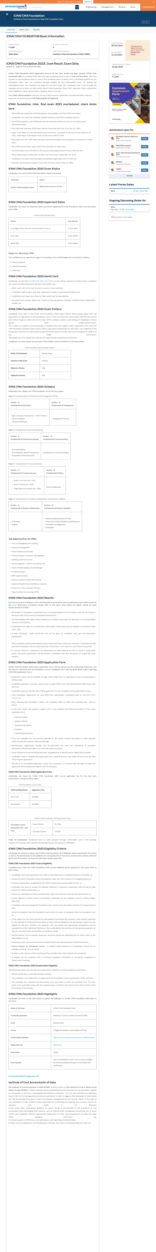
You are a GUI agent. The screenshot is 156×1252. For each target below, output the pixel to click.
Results (36, 30)
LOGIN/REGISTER (148, 7)
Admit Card (24, 30)
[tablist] (78, 30)
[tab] (11, 30)
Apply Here (57, 1045)
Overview (11, 30)
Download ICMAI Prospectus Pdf (23, 1076)
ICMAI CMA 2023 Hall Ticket (41, 281)
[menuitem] (92, 7)
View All (129, 176)
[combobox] (52, 7)
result (15, 605)
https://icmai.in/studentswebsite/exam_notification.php (73, 1037)
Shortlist (145, 22)
